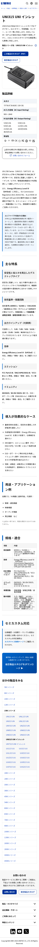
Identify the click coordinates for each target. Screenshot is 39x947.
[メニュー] (36, 3)
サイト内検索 (27, 3)
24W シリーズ (9, 778)
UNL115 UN (23, 716)
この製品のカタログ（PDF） (15, 53)
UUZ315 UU (11, 757)
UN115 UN (10, 716)
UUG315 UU (25, 766)
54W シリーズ (9, 802)
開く (36, 45)
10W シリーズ (9, 699)
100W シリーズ (10, 831)
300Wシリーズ (10, 855)
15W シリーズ (9, 710)
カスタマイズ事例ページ (14, 641)
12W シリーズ (9, 704)
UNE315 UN (11, 734)
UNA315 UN (24, 734)
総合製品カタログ (11, 60)
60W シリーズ (9, 808)
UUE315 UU (24, 753)
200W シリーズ (10, 849)
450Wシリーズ (10, 861)
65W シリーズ (9, 814)
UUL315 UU (11, 753)
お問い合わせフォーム (21, 155)
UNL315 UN (23, 721)
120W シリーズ (10, 837)
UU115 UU (10, 748)
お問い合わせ (9, 892)
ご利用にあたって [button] (9, 916)
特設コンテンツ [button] (8, 922)
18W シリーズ (9, 773)
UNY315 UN (11, 725)
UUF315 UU (11, 766)
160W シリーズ (10, 843)
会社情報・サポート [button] (10, 910)
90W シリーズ (9, 825)
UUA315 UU (25, 757)
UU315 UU (23, 748)
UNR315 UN (11, 730)
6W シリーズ (9, 693)
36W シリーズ (9, 790)
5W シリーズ (9, 687)
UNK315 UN (25, 730)
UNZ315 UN (25, 725)
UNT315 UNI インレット (15, 744)
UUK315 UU (11, 762)
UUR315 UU (25, 762)
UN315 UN (10, 721)
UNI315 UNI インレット (15, 739)
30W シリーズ (9, 784)
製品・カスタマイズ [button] (10, 903)
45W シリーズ (9, 796)
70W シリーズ (9, 820)
